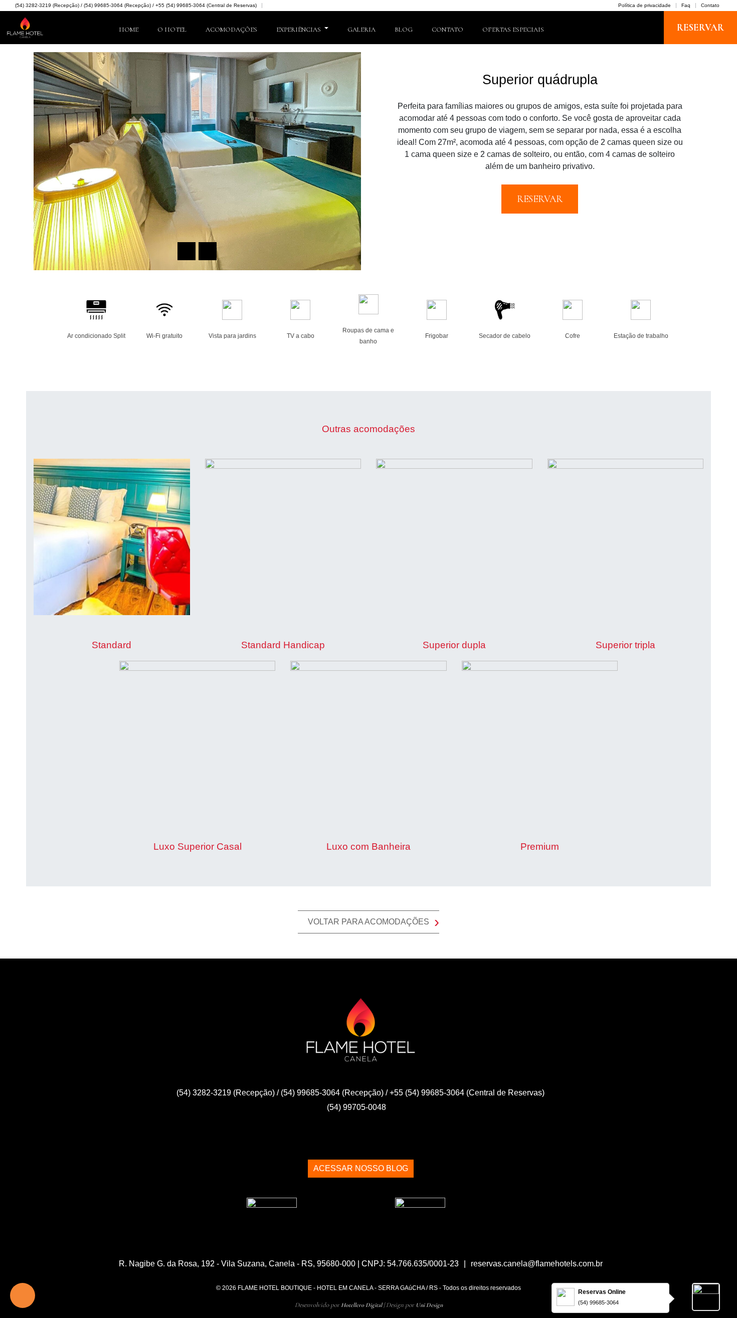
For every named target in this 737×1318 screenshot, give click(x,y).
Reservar (700, 28)
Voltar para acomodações (373, 921)
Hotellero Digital (361, 1305)
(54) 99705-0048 (357, 1107)
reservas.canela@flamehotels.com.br (537, 1263)
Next (208, 251)
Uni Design (429, 1305)
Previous (186, 251)
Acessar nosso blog (360, 1168)
